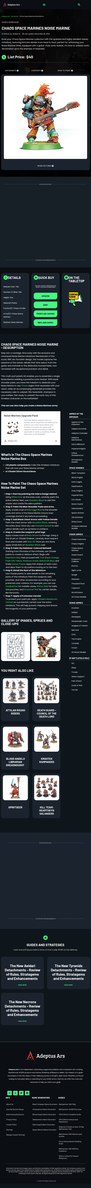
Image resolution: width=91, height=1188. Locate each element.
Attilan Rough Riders (15, 712)
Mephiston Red (13, 557)
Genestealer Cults (79, 621)
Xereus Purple (18, 564)
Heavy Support (77, 676)
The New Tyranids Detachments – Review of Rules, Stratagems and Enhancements (68, 972)
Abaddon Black (36, 500)
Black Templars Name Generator (45, 1104)
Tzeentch (75, 588)
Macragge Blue (34, 509)
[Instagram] (9, 1093)
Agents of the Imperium (77, 423)
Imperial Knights (78, 448)
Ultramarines (77, 517)
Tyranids (75, 643)
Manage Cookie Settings (15, 1135)
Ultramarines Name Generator (44, 1109)
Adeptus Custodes (79, 433)
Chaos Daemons (78, 539)
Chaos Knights (77, 543)
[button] (44, 5)
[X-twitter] (15, 1093)
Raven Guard (77, 504)
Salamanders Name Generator (44, 1119)
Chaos (24, 385)
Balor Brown (33, 535)
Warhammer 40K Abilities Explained (68, 1150)
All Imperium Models (76, 460)
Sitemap (9, 1130)
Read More (22, 985)
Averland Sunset (43, 525)
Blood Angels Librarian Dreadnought (15, 762)
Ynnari (74, 648)
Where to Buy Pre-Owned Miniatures (68, 1157)
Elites (73, 667)
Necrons (75, 630)
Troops (74, 672)
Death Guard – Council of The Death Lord (46, 713)
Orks (73, 634)
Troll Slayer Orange (49, 557)
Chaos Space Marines (77, 549)
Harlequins (76, 617)
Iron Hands (76, 499)
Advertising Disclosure (15, 1114)
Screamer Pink (31, 589)
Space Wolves (77, 513)
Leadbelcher (12, 586)
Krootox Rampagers (46, 760)
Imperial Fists (77, 495)
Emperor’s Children (76, 560)
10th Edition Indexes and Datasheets (68, 1120)
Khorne (74, 566)
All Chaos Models (78, 597)
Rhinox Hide (42, 586)
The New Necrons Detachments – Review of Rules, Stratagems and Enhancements (22, 1008)
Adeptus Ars (6, 16)
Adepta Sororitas (78, 429)
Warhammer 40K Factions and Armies (70, 1135)
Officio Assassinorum (77, 454)
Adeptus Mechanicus (76, 438)
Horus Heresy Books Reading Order (70, 1142)
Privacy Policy (11, 1119)
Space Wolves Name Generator (44, 1130)
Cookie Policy (11, 1124)
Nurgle (74, 574)
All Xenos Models (78, 652)
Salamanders (77, 508)
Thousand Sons (78, 583)
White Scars (76, 521)
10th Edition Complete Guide (70, 1114)
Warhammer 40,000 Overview (70, 1109)
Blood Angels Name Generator (44, 1114)
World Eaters (77, 592)
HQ (72, 663)
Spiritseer (15, 807)
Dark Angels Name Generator (44, 1124)
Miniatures (14, 16)
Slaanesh (75, 579)
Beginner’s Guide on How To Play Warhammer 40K (71, 1128)
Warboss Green (31, 560)
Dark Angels (76, 482)
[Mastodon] (21, 1093)
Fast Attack (76, 681)
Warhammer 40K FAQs (67, 1104)
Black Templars (78, 473)
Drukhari (75, 608)
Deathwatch (76, 486)
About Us (9, 1104)
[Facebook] (27, 1093)
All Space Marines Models (79, 527)
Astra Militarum (78, 444)
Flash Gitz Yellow (14, 560)
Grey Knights (77, 490)
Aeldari (74, 612)
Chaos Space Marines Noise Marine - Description (29, 346)
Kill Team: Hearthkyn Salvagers (46, 810)
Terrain (74, 690)
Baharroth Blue (47, 560)
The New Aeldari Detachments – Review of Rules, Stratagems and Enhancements (22, 972)
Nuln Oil (31, 541)
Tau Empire (76, 639)
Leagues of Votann (79, 625)
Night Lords (76, 570)
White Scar (17, 497)
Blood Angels (77, 477)
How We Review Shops (15, 1109)
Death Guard (77, 555)
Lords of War (76, 685)
